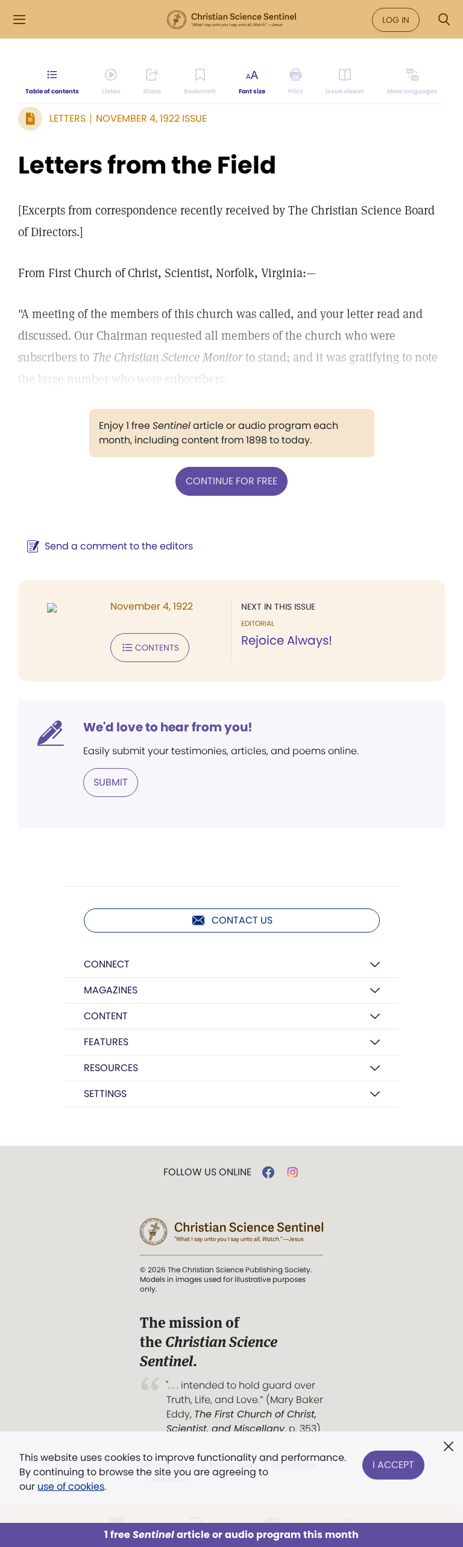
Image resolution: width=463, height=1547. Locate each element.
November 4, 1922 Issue (151, 118)
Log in (395, 20)
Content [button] (106, 1016)
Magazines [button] (110, 990)
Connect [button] (107, 964)
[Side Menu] (19, 19)
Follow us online (207, 1172)
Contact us (242, 920)
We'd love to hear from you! (168, 727)
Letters (67, 118)
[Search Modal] (443, 19)
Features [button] (106, 1042)
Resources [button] (111, 1068)
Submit (110, 782)
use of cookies (70, 1486)
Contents (157, 648)
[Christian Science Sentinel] (231, 20)
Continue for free (231, 481)
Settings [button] (105, 1094)
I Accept (393, 1465)
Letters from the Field (147, 165)
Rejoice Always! (286, 640)
